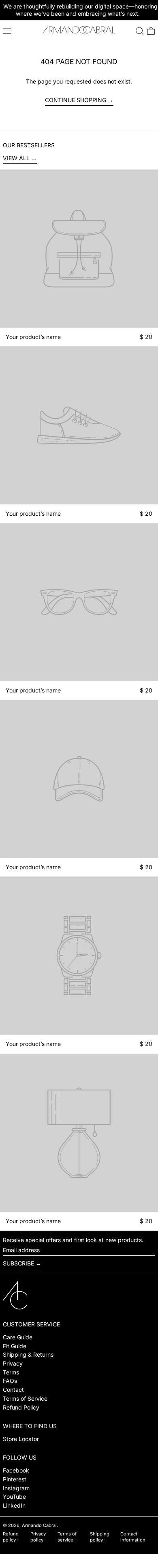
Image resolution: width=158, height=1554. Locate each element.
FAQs (10, 1380)
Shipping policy (99, 1537)
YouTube (14, 1496)
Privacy (13, 1363)
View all (16, 158)
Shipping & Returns (28, 1354)
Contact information (132, 1537)
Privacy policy (38, 1537)
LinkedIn (14, 1505)
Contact (13, 1389)
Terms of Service (25, 1398)
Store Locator (21, 1438)
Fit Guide (14, 1346)
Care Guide (17, 1337)
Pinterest (14, 1479)
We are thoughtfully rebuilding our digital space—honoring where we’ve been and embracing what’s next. (80, 10)
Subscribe (18, 1263)
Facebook (16, 1470)
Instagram (16, 1488)
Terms (11, 1372)
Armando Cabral (39, 1525)
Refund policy (11, 1537)
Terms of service (67, 1537)
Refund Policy (21, 1407)
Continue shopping (75, 99)
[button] (139, 31)
